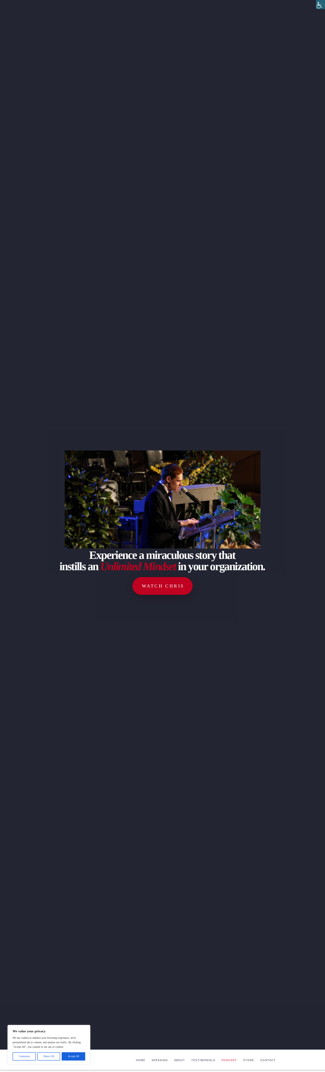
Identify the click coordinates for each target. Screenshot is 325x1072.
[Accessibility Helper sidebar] (320, 4)
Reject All (49, 1056)
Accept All (73, 1056)
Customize (24, 1056)
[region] (49, 1044)
